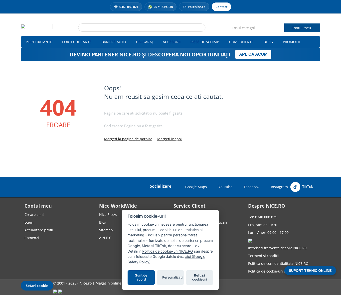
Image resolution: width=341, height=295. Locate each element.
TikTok (307, 186)
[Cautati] (201, 28)
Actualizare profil (38, 230)
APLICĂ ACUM (253, 54)
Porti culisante (77, 41)
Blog (268, 41)
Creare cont (34, 214)
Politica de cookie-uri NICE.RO (273, 271)
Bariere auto (114, 41)
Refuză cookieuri (199, 278)
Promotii (291, 41)
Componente (241, 41)
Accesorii (171, 41)
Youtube (225, 186)
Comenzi (31, 237)
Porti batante (39, 41)
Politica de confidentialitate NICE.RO (278, 263)
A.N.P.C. (105, 237)
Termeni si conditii (263, 255)
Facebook (251, 186)
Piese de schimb (204, 41)
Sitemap (106, 230)
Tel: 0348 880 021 (262, 217)
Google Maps (196, 186)
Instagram (279, 186)
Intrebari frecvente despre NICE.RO (277, 248)
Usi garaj (144, 41)
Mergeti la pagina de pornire (128, 139)
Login (28, 222)
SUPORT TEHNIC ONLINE (310, 271)
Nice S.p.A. (108, 214)
